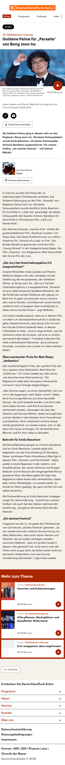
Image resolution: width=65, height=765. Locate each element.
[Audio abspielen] (57, 85)
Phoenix (35, 748)
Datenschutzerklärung (16, 729)
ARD (17, 748)
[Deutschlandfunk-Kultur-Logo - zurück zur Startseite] (32, 8)
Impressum (9, 739)
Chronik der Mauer (14, 753)
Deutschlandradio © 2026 (18, 758)
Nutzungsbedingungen (16, 734)
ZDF (24, 748)
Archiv (8, 26)
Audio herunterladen (19, 124)
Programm (24, 16)
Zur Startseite (10, 669)
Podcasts (42, 16)
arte (45, 748)
